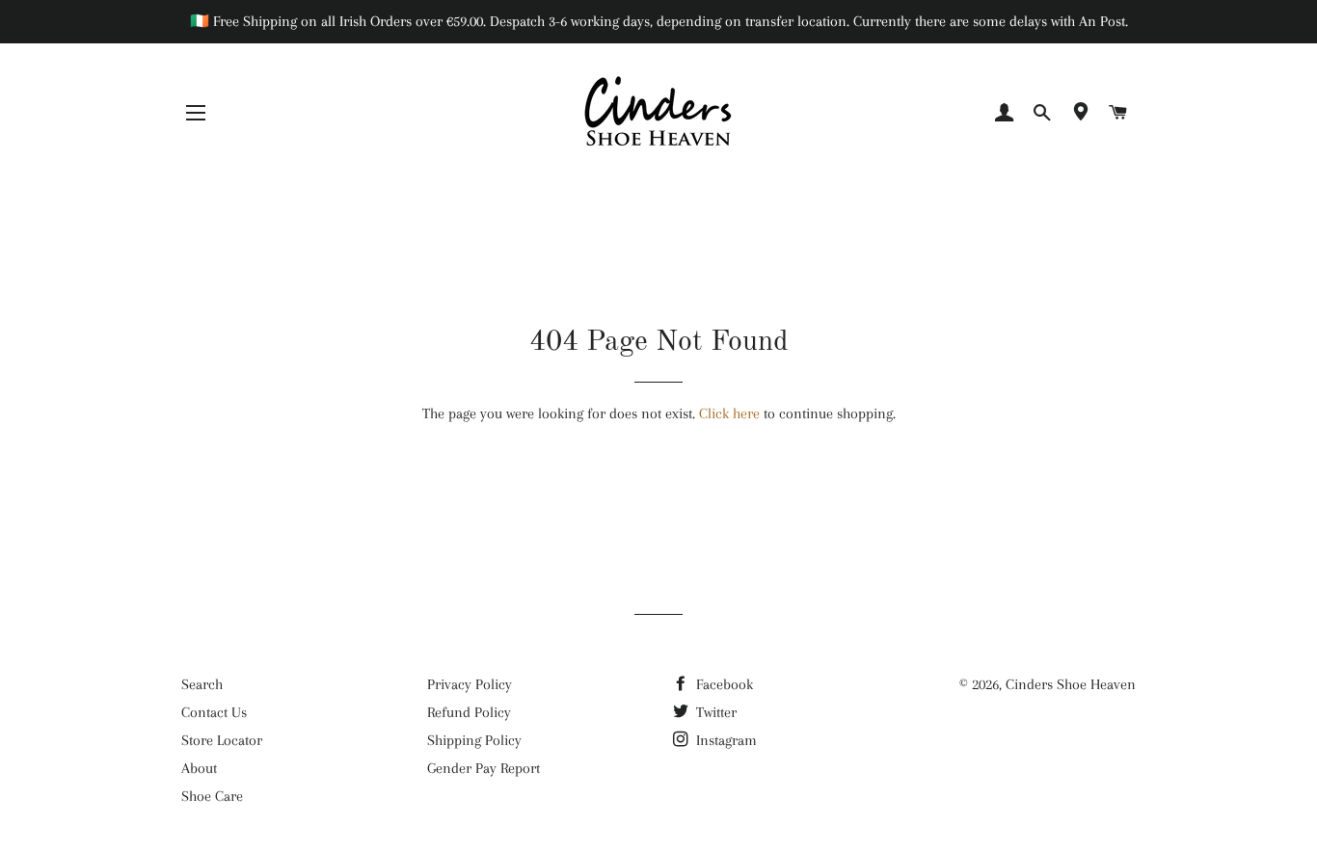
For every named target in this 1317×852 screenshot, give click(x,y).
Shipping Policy (474, 740)
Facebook (722, 684)
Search (202, 684)
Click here (729, 413)
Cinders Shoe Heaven (1071, 684)
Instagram (724, 740)
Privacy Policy (469, 684)
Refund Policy (469, 712)
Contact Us (214, 712)
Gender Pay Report (483, 768)
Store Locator (221, 740)
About (199, 768)
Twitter (714, 712)
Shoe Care (212, 796)
